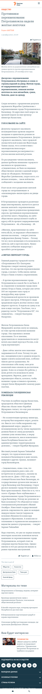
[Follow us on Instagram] (8, 665)
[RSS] (34, 665)
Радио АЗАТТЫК (7, 30)
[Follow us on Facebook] (14, 665)
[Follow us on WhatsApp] (24, 665)
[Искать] (29, 691)
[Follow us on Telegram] (19, 665)
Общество (6, 10)
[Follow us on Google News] (29, 665)
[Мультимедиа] (13, 691)
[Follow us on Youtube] (3, 665)
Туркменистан (22, 639)
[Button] (35, 39)
